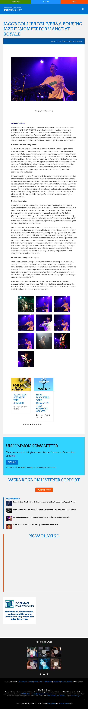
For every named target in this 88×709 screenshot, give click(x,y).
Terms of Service (64, 703)
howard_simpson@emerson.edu (42, 694)
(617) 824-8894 (25, 694)
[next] (71, 82)
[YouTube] (44, 674)
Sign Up (12, 462)
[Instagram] (47, 674)
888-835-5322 (61, 696)
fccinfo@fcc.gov (75, 696)
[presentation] (32, 652)
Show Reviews (77, 41)
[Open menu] (83, 9)
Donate (74, 2)
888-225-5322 (52, 696)
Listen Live (46, 2)
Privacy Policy (38, 682)
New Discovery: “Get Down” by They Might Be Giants (43, 403)
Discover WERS (67, 41)
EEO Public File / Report (26, 682)
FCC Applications (66, 682)
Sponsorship (16, 2)
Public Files (56, 682)
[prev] (16, 82)
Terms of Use (48, 682)
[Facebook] (40, 674)
